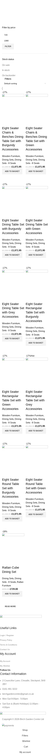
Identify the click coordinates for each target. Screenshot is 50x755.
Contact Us (5, 649)
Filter (8, 46)
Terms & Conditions (8, 645)
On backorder (8, 75)
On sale (6, 65)
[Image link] (21, 620)
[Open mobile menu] (3, 3)
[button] (12, 594)
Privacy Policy (6, 640)
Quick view (13, 600)
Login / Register (7, 635)
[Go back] (7, 14)
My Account (5, 661)
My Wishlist (5, 666)
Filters (8, 79)
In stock (6, 70)
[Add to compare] (5, 600)
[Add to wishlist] (5, 562)
